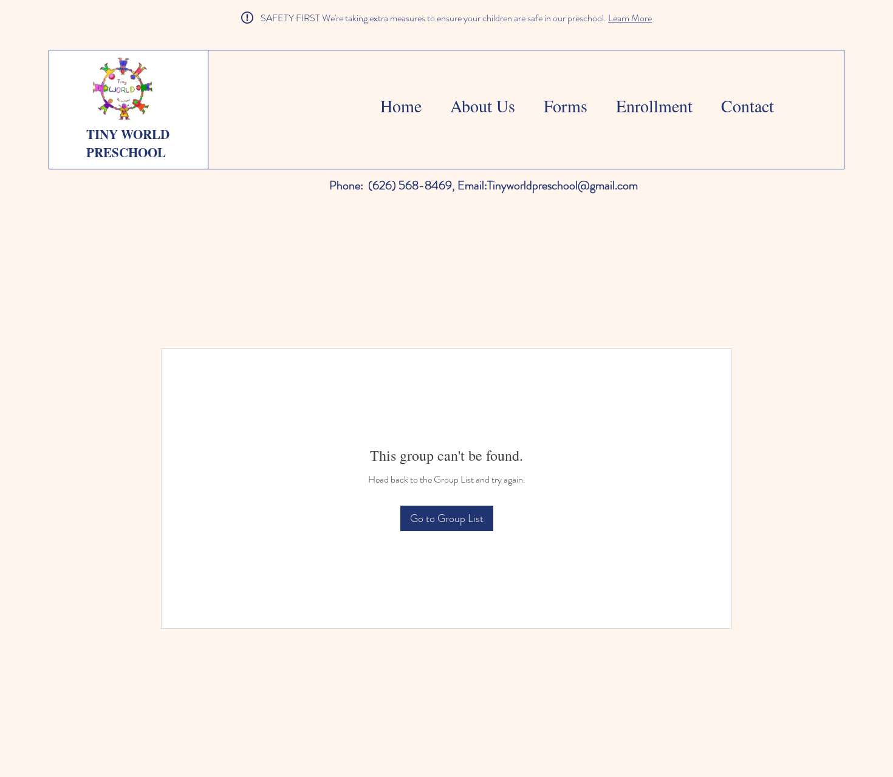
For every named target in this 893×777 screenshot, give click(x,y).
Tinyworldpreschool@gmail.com (562, 185)
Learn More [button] (630, 18)
